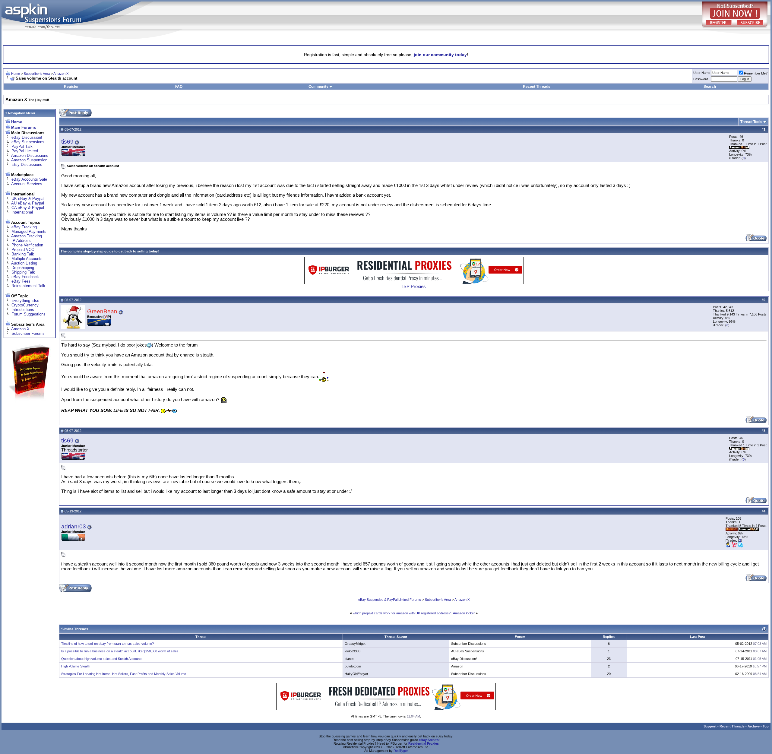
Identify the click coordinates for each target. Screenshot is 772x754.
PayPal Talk (22, 146)
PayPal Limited (24, 151)
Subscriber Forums (28, 333)
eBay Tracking (24, 227)
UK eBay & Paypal (27, 198)
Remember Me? (755, 73)
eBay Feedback (25, 276)
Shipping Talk (23, 272)
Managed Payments (28, 231)
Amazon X (60, 73)
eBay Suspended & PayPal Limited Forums (389, 599)
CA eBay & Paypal (27, 207)
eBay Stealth (429, 740)
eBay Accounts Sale (29, 179)
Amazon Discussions (29, 155)
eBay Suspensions (27, 142)
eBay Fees (20, 281)
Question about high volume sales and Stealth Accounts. (102, 659)
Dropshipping (22, 267)
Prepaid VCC (22, 249)
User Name (701, 72)
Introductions (22, 309)
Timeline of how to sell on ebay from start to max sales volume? (107, 643)
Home (15, 73)
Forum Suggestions (28, 314)
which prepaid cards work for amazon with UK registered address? (402, 613)
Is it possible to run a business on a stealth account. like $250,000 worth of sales (120, 651)
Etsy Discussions (26, 164)
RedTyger (401, 750)
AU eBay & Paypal (27, 203)
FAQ (178, 86)
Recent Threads (536, 86)
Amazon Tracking (26, 236)
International (22, 212)
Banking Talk (22, 254)
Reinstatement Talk (28, 286)
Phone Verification (27, 245)
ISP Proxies (414, 286)
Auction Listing (24, 263)
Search (710, 86)
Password (700, 79)
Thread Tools (751, 122)
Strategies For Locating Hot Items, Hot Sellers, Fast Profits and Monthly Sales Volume (123, 674)
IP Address (21, 240)
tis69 (67, 141)
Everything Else (25, 300)
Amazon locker (464, 613)
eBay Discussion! (26, 137)
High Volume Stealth (75, 666)
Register (71, 86)
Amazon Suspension (29, 160)
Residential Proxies (423, 743)
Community (318, 86)
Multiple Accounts (27, 258)
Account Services (26, 184)
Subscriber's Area (37, 73)
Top (766, 726)
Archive (754, 726)
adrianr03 (73, 526)
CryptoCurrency (25, 305)
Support (710, 726)
